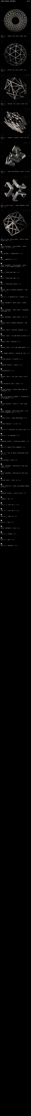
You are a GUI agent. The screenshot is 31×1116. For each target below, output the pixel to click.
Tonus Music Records (8, 1)
